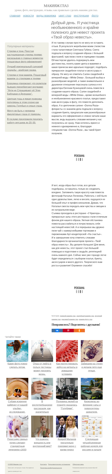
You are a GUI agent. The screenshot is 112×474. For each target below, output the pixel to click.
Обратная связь (78, 464)
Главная (15, 15)
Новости (28, 15)
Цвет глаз (65, 15)
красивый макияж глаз (70, 319)
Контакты (43, 464)
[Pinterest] (68, 330)
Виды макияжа (46, 15)
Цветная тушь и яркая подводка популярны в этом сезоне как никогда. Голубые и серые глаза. (24, 102)
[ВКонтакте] (57, 330)
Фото (95, 15)
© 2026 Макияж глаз (15, 464)
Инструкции (81, 15)
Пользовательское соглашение (59, 464)
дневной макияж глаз (68, 316)
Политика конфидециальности (51, 468)
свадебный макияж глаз (85, 316)
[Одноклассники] (79, 330)
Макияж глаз (56, 5)
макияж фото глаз (85, 319)
